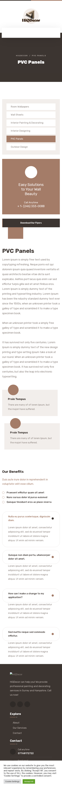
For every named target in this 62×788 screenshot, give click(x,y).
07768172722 (26, 753)
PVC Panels (17, 138)
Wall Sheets (17, 114)
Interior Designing (20, 130)
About (16, 722)
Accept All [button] (28, 781)
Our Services (20, 728)
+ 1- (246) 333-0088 (31, 206)
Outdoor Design (19, 147)
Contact (17, 733)
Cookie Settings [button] (12, 781)
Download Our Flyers (31, 223)
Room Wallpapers (20, 106)
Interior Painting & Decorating (27, 122)
